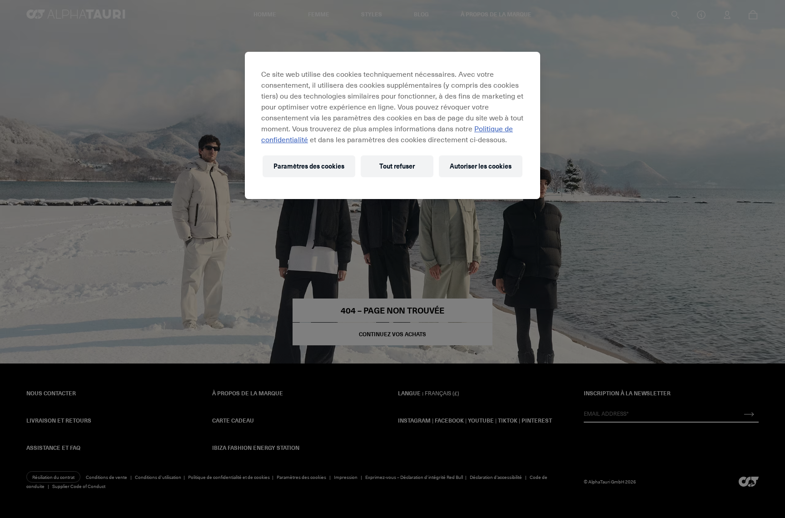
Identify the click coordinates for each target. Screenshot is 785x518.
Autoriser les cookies (481, 166)
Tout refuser (397, 166)
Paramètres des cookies (308, 166)
